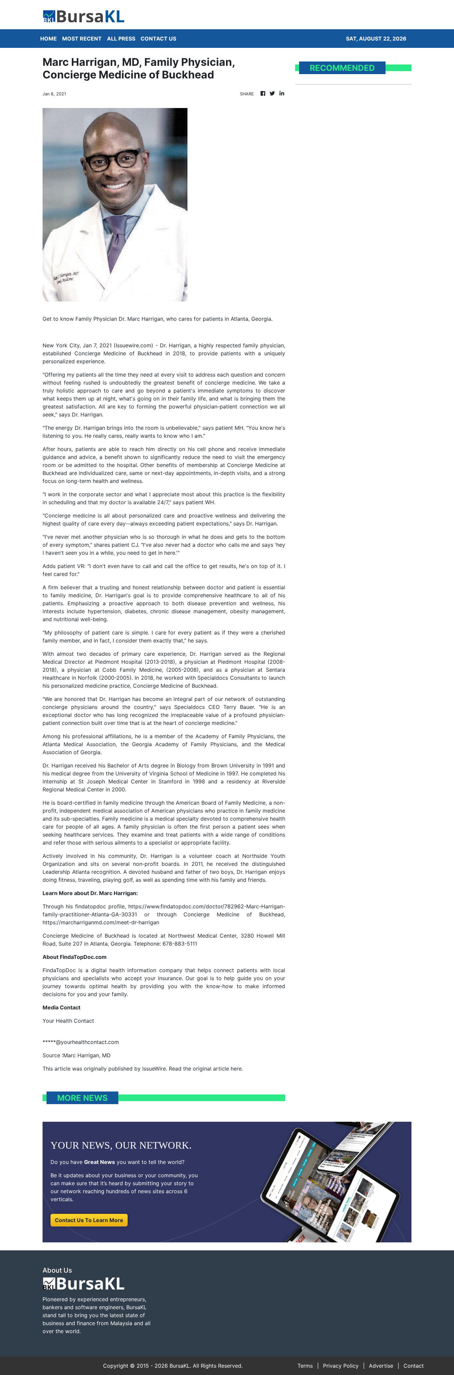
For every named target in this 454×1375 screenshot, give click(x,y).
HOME (48, 38)
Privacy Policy (341, 1365)
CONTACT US (158, 38)
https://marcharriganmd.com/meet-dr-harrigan (101, 922)
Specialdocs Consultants (228, 677)
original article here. (218, 1068)
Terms (305, 1365)
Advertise (381, 1365)
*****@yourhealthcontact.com (81, 1042)
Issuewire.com (133, 345)
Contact (413, 1365)
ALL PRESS (121, 38)
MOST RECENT (82, 38)
